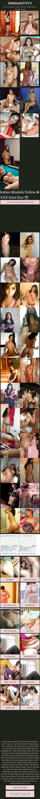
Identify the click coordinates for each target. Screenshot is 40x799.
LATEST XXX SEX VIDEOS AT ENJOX (20, 202)
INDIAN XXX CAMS (20, 787)
